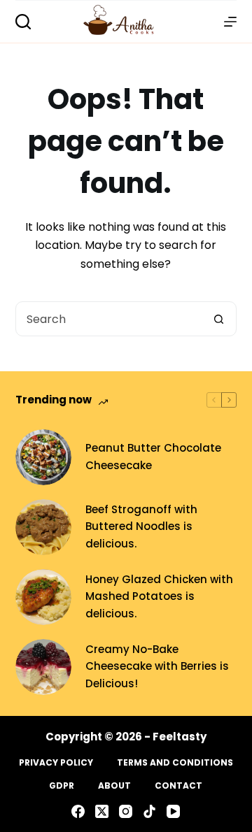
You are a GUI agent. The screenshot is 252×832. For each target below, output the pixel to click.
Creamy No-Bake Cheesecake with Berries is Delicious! (157, 666)
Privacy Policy (56, 762)
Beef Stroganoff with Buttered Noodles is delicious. (141, 527)
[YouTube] (173, 811)
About (114, 785)
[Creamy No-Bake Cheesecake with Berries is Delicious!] (43, 667)
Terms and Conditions (175, 762)
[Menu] (230, 21)
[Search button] (218, 318)
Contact (178, 785)
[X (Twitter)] (101, 811)
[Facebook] (78, 811)
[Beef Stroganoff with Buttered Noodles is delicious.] (43, 527)
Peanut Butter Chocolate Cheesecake (153, 456)
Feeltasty (179, 736)
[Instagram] (125, 811)
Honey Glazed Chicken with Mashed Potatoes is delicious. (159, 597)
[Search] (23, 21)
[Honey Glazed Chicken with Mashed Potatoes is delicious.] (43, 597)
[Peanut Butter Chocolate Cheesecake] (43, 457)
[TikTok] (149, 811)
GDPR (61, 785)
